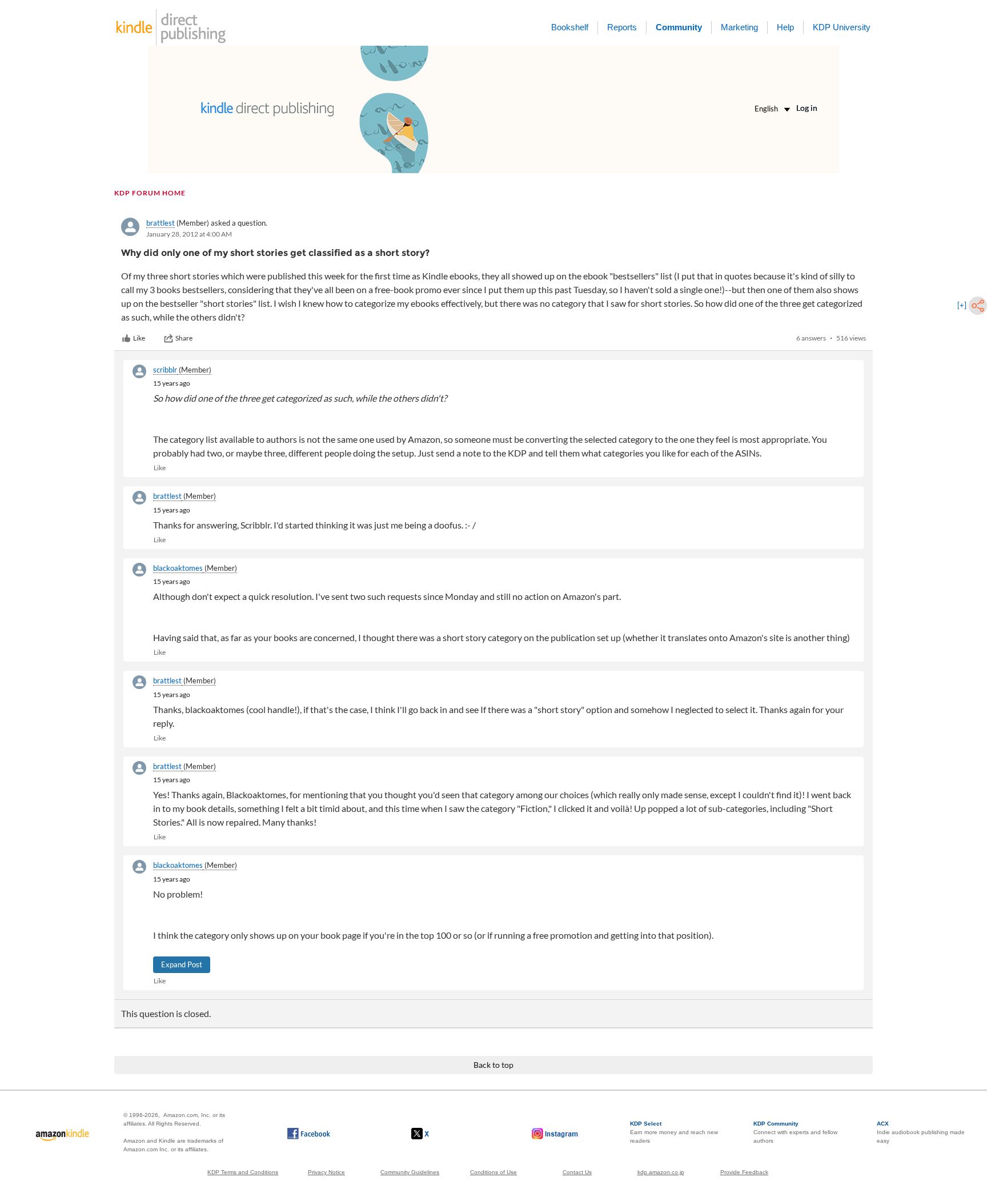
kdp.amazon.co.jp (660, 1172)
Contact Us (577, 1172)
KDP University (841, 27)
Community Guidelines (409, 1172)
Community (679, 27)
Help (785, 27)
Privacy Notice (326, 1172)
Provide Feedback (744, 1172)
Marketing (739, 27)
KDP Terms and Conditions (242, 1172)
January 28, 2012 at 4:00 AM (189, 234)
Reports (622, 27)
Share (183, 338)
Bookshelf (569, 27)
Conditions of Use (493, 1172)
